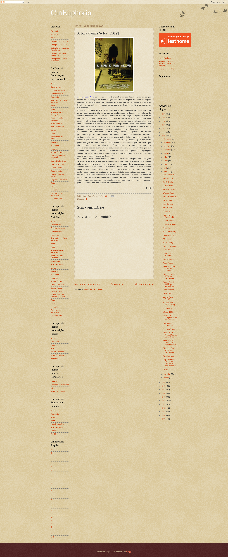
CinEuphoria (71, 12)
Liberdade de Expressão (60, 385)
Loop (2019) (167, 308)
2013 (164, 404)
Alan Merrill (167, 208)
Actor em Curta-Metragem (57, 113)
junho (166, 161)
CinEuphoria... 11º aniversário (170, 324)
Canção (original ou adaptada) (58, 157)
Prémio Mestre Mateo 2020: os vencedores (170, 335)
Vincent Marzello (169, 197)
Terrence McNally (169, 232)
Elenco (53, 130)
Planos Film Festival (167, 69)
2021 (164, 132)
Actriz (53, 109)
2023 (164, 125)
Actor (53, 106)
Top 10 (53, 434)
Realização (55, 97)
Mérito (53, 388)
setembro (167, 150)
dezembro (168, 139)
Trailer (53, 187)
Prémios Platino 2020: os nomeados (169, 269)
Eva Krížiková (168, 175)
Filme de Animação (58, 90)
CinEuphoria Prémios (59, 45)
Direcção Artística (57, 164)
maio (166, 164)
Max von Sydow (169, 329)
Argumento (55, 142)
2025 (164, 117)
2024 (164, 121)
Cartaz (53, 183)
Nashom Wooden (169, 246)
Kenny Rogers (168, 259)
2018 (164, 386)
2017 (164, 390)
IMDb (53, 38)
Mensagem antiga (144, 284)
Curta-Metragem (57, 94)
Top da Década (56, 199)
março (166, 172)
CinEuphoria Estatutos (59, 41)
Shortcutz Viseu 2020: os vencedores (169, 276)
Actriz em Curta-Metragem (57, 119)
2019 (164, 382)
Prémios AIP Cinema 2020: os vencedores (169, 343)
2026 (164, 114)
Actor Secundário (57, 123)
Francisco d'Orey (169, 224)
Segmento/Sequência (59, 180)
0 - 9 (52, 537)
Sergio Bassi (168, 293)
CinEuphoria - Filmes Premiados (59, 54)
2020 (164, 136)
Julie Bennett (168, 186)
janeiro (166, 378)
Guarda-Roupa (56, 168)
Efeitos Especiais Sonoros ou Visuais (58, 296)
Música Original (57, 152)
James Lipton (168, 369)
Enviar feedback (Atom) (93, 289)
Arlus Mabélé (168, 263)
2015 (164, 397)
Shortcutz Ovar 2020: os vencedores (169, 350)
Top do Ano (55, 190)
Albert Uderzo (168, 239)
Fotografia (54, 149)
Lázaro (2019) (168, 312)
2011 (164, 412)
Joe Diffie (166, 211)
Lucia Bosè (167, 250)
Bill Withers (167, 200)
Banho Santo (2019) (168, 298)
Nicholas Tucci (168, 356)
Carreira (54, 381)
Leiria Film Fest (165, 58)
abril (165, 168)
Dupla (53, 133)
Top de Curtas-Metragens (56, 194)
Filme (53, 84)
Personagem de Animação (57, 138)
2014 (164, 401)
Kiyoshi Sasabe (169, 189)
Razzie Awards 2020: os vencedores (168, 284)
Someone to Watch (58, 391)
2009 (164, 419)
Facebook (54, 31)
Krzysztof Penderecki (168, 216)
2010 (164, 415)
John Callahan (168, 221)
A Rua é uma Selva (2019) (169, 304)
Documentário (56, 87)
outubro (167, 146)
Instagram (54, 35)
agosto (166, 153)
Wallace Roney (169, 193)
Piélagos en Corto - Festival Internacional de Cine (167, 63)
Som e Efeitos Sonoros (59, 161)
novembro (168, 142)
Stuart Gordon (168, 235)
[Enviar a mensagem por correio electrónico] (112, 196)
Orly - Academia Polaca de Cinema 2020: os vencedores (169, 363)
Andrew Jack (168, 179)
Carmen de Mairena (167, 255)
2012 (164, 408)
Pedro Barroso (168, 290)
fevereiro (167, 374)
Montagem (55, 145)
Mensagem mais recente (87, 284)
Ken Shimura (168, 204)
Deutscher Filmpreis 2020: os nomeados (170, 318)
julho (166, 157)
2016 (164, 393)
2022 (164, 128)
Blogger (129, 552)
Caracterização (56, 171)
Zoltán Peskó (168, 182)
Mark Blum (167, 228)
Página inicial (118, 284)
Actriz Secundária (57, 127)
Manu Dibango (168, 243)
